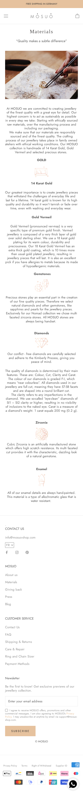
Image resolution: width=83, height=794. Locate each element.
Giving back (13, 589)
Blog (8, 604)
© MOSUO (41, 741)
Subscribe (20, 731)
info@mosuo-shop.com (20, 537)
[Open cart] (77, 16)
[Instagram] (17, 552)
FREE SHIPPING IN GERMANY (41, 4)
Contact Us (12, 627)
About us (11, 575)
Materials (11, 582)
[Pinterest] (27, 552)
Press (8, 596)
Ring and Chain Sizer (19, 656)
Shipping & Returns (18, 641)
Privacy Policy (10, 765)
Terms (24, 765)
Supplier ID (61, 765)
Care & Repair (14, 649)
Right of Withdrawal (41, 765)
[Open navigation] (6, 16)
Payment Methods (17, 663)
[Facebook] (6, 552)
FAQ (8, 634)
